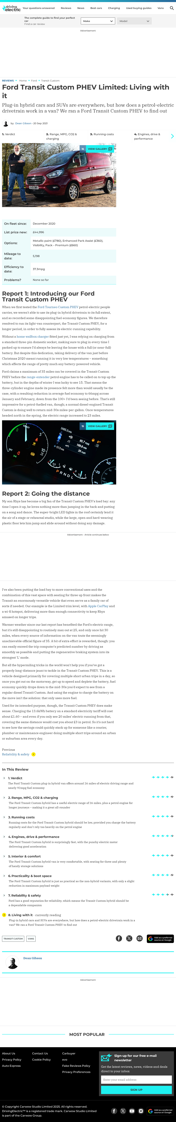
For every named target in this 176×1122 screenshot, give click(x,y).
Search (172, 8)
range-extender (38, 377)
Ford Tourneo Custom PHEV (58, 307)
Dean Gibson (23, 123)
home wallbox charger (33, 336)
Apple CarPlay (98, 606)
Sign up (136, 1089)
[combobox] (82, 21)
